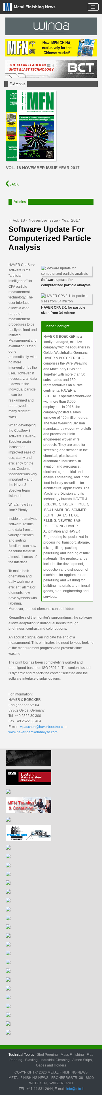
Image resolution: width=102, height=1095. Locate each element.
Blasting (31, 1060)
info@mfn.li (74, 1089)
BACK (13, 184)
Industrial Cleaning (55, 1060)
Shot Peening (47, 1055)
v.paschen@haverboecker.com (43, 727)
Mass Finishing (72, 1055)
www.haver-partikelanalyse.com (33, 732)
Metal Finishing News (34, 7)
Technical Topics (21, 1055)
